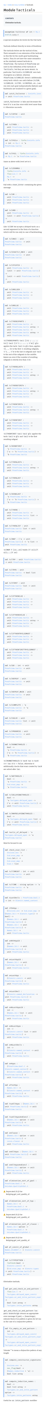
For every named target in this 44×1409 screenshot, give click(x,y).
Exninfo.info (33, 140)
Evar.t (10, 864)
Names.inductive (16, 1371)
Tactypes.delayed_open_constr (22, 1294)
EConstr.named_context (26, 901)
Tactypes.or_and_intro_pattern (22, 1390)
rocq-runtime (19, 5)
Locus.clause (13, 1141)
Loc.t (15, 174)
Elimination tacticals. (13, 23)
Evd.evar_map (13, 784)
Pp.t (38, 32)
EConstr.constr (15, 978)
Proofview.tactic (21, 96)
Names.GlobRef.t (13, 1250)
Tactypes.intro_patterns (19, 1305)
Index (10, 5)
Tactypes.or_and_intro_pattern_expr (23, 1297)
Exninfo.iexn (34, 94)
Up (5, 5)
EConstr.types (26, 914)
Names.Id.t (11, 914)
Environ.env (13, 853)
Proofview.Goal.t (31, 898)
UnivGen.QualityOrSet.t (16, 1186)
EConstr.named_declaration (21, 994)
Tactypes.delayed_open (21, 800)
